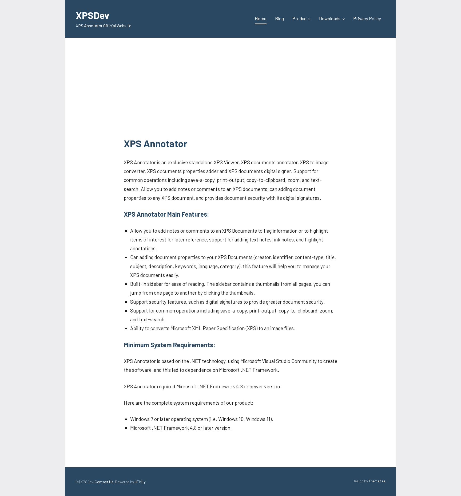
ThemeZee (377, 481)
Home (261, 18)
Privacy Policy (367, 18)
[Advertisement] (230, 88)
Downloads (329, 18)
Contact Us (104, 481)
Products (301, 18)
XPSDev (92, 15)
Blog (279, 18)
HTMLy (140, 481)
